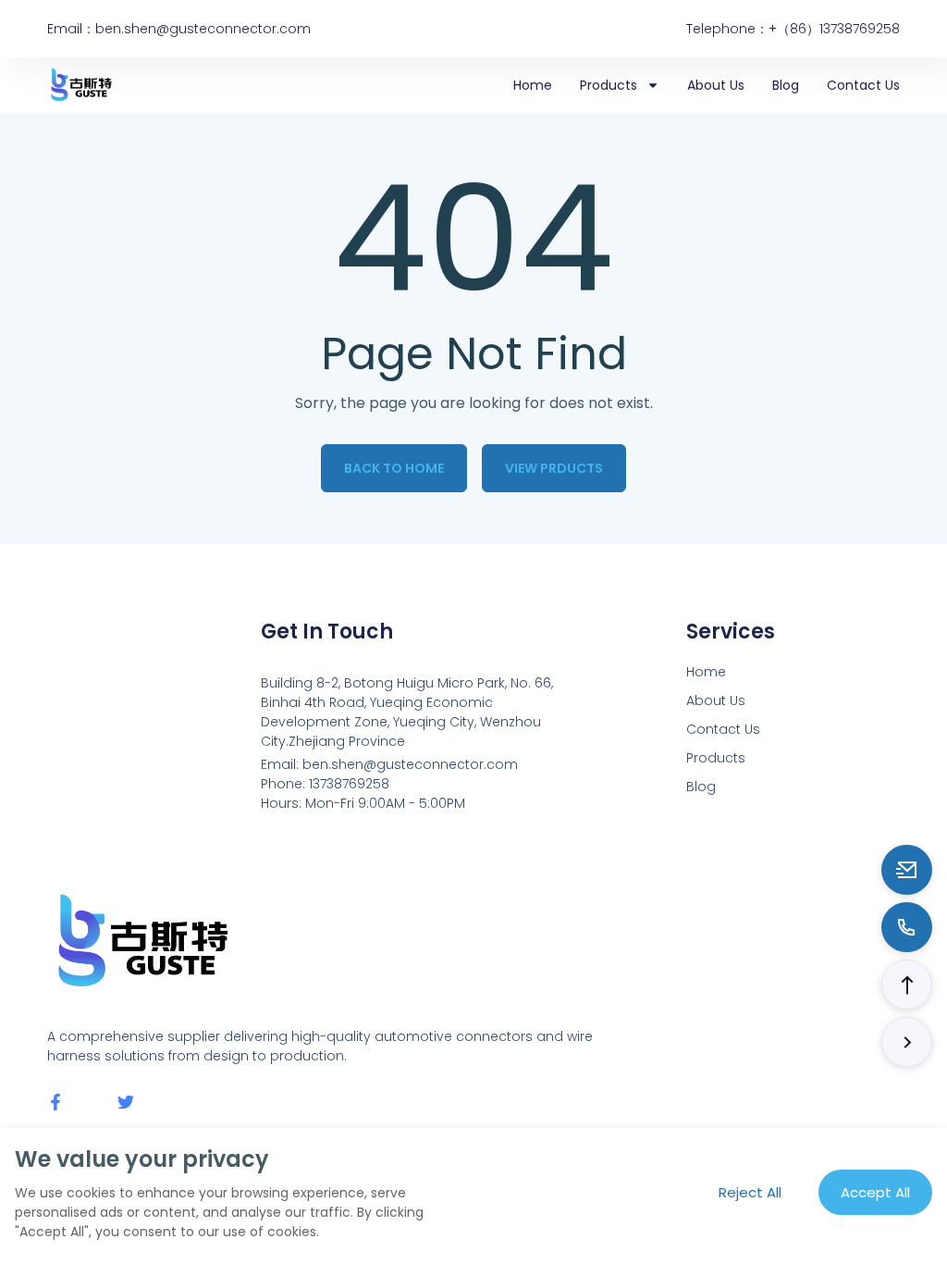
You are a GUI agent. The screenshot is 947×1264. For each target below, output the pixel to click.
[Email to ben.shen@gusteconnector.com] (906, 870)
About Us (715, 85)
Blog (785, 85)
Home (532, 85)
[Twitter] (125, 1102)
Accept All (875, 1192)
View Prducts (554, 468)
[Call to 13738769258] (906, 927)
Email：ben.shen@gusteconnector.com (179, 28)
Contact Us (863, 85)
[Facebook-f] (55, 1102)
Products (608, 85)
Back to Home (394, 468)
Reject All (750, 1192)
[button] (906, 985)
